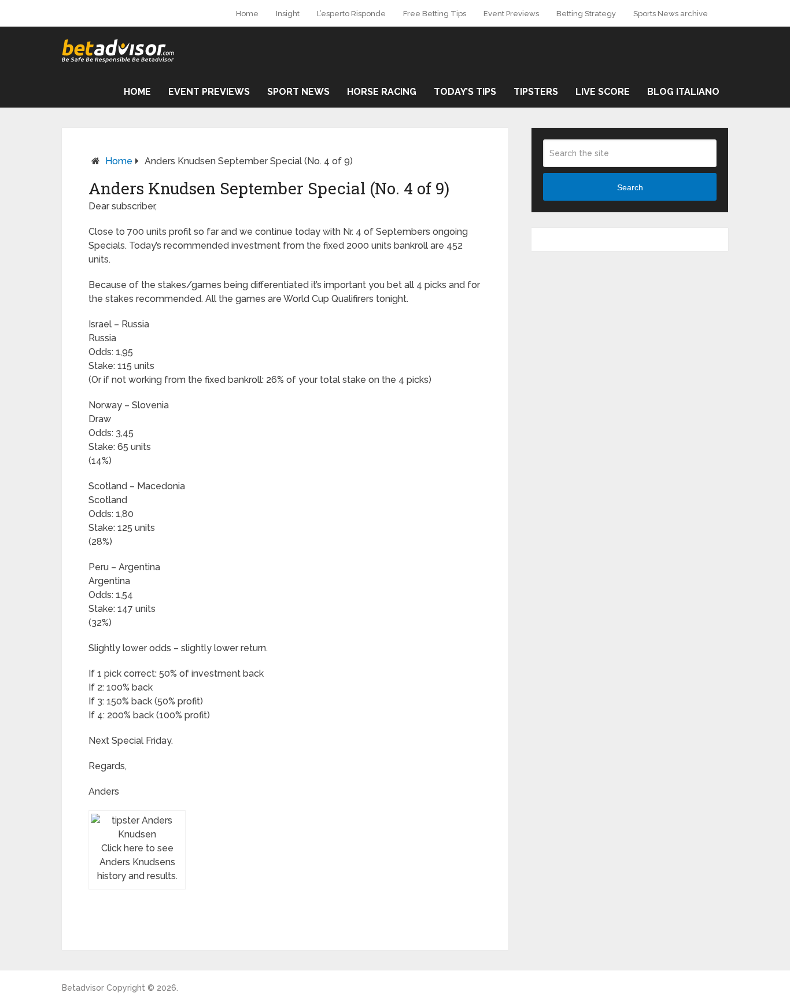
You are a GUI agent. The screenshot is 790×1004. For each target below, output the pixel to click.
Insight (288, 13)
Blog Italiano (683, 91)
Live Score (602, 91)
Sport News (298, 91)
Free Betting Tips (434, 13)
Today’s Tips (465, 91)
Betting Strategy (586, 13)
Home (247, 13)
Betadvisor (83, 987)
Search (630, 187)
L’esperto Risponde (351, 13)
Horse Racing (381, 91)
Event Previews (511, 13)
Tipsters (536, 91)
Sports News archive (670, 13)
